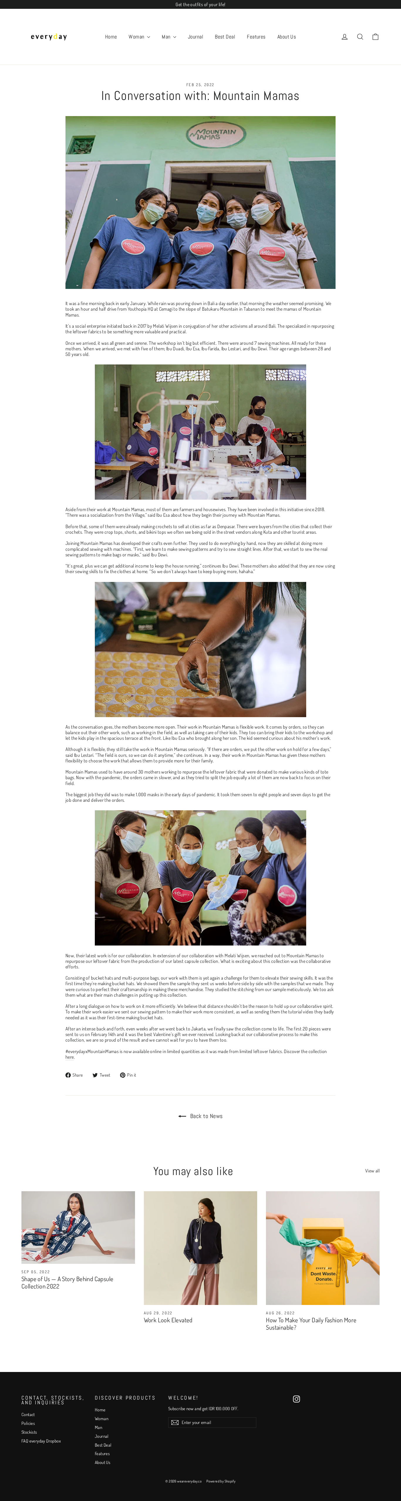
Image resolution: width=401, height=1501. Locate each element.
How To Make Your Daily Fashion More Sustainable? (311, 1323)
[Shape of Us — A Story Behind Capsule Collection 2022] (78, 1227)
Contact (28, 1414)
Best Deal (225, 36)
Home (111, 36)
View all (372, 1171)
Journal (195, 36)
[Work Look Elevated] (200, 1248)
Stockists (29, 1432)
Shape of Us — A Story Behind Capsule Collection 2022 (67, 1282)
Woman (137, 36)
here (69, 1057)
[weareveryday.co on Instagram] (296, 1399)
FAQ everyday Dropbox (41, 1441)
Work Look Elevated (168, 1320)
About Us (286, 36)
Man (167, 36)
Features (256, 36)
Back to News (205, 1116)
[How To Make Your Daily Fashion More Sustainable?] (323, 1248)
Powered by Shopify (220, 1481)
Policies (28, 1423)
